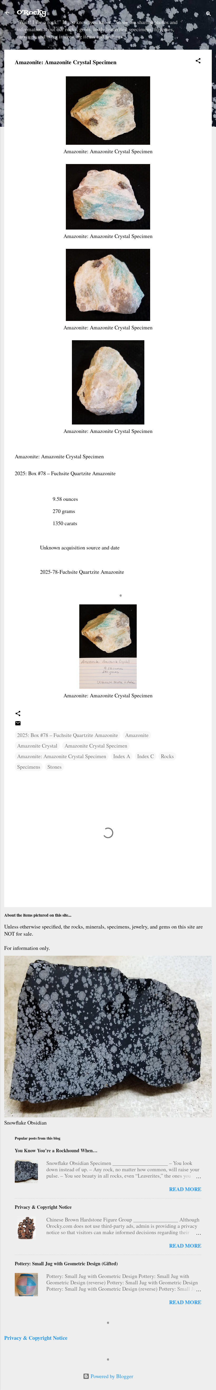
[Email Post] (18, 724)
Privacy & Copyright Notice (43, 1207)
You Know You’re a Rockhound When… (56, 1150)
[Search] (208, 14)
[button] (198, 61)
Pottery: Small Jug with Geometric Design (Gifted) (66, 1263)
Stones (54, 766)
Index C (145, 756)
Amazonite (137, 735)
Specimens (28, 766)
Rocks (167, 756)
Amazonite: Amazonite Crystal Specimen (61, 756)
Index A (121, 756)
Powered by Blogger (111, 1376)
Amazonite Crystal (37, 745)
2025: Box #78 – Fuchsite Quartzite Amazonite (67, 735)
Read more (185, 1189)
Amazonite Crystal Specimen (96, 745)
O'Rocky (31, 12)
